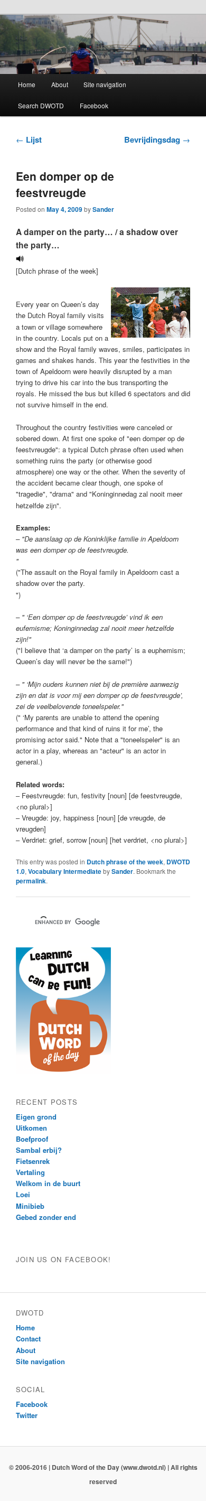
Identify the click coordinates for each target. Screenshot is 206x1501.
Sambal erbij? (39, 1150)
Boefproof (32, 1139)
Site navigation (104, 84)
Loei (23, 1194)
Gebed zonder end (46, 1217)
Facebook (94, 105)
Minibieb (30, 1206)
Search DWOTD (41, 105)
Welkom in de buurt (48, 1183)
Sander (103, 209)
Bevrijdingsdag (157, 139)
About (59, 84)
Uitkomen (31, 1128)
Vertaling (30, 1172)
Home (26, 84)
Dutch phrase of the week (125, 861)
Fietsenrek (33, 1161)
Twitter (27, 1415)
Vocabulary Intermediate (64, 871)
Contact (28, 1339)
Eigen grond (36, 1117)
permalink (31, 880)
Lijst (29, 139)
